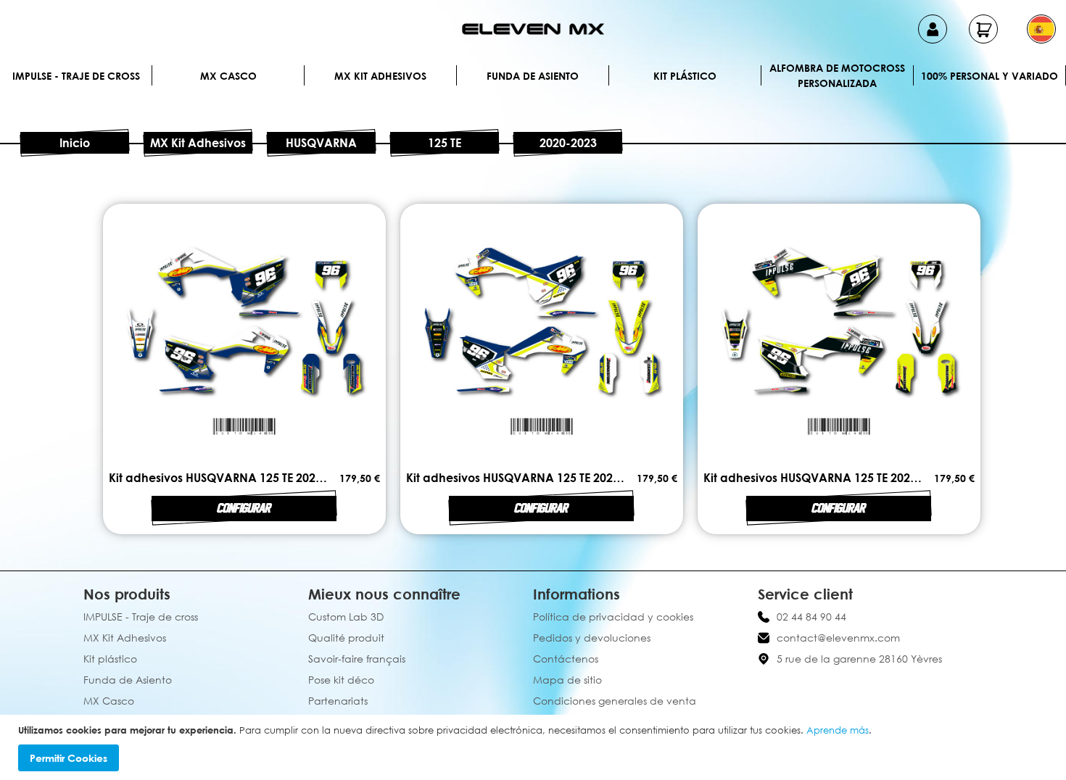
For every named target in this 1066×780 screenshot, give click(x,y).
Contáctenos (565, 658)
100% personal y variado (989, 76)
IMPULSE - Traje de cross (76, 76)
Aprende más (837, 730)
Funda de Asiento (533, 76)
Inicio (74, 143)
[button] (1041, 28)
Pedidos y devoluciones (591, 637)
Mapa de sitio (567, 679)
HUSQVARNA (321, 143)
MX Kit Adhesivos (380, 76)
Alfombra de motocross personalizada (837, 75)
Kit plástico (684, 76)
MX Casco (228, 76)
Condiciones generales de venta (614, 700)
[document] (534, 747)
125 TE (444, 143)
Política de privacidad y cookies (613, 616)
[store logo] (533, 29)
